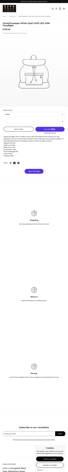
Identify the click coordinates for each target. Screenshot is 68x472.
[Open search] (53, 9)
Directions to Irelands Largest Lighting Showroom (34, 1)
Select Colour (8, 110)
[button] (62, 121)
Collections (12, 16)
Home (4, 16)
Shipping (12, 33)
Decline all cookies (50, 465)
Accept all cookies (49, 459)
